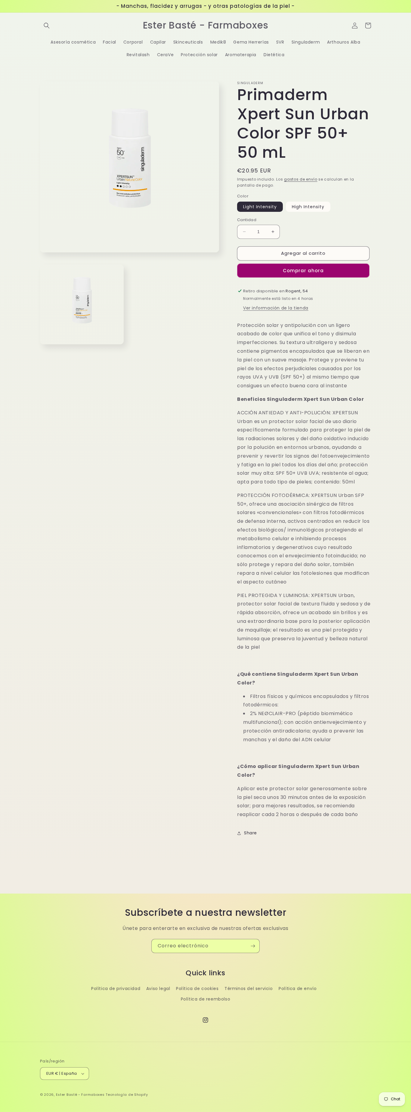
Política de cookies (197, 989)
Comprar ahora (303, 270)
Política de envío (298, 989)
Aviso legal (158, 989)
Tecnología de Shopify (127, 1094)
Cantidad (246, 220)
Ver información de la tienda (275, 308)
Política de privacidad (115, 989)
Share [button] (250, 833)
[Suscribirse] (252, 946)
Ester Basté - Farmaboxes (80, 1094)
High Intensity (308, 207)
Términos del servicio (248, 989)
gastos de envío (300, 179)
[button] (46, 25)
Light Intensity (260, 207)
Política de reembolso (205, 999)
